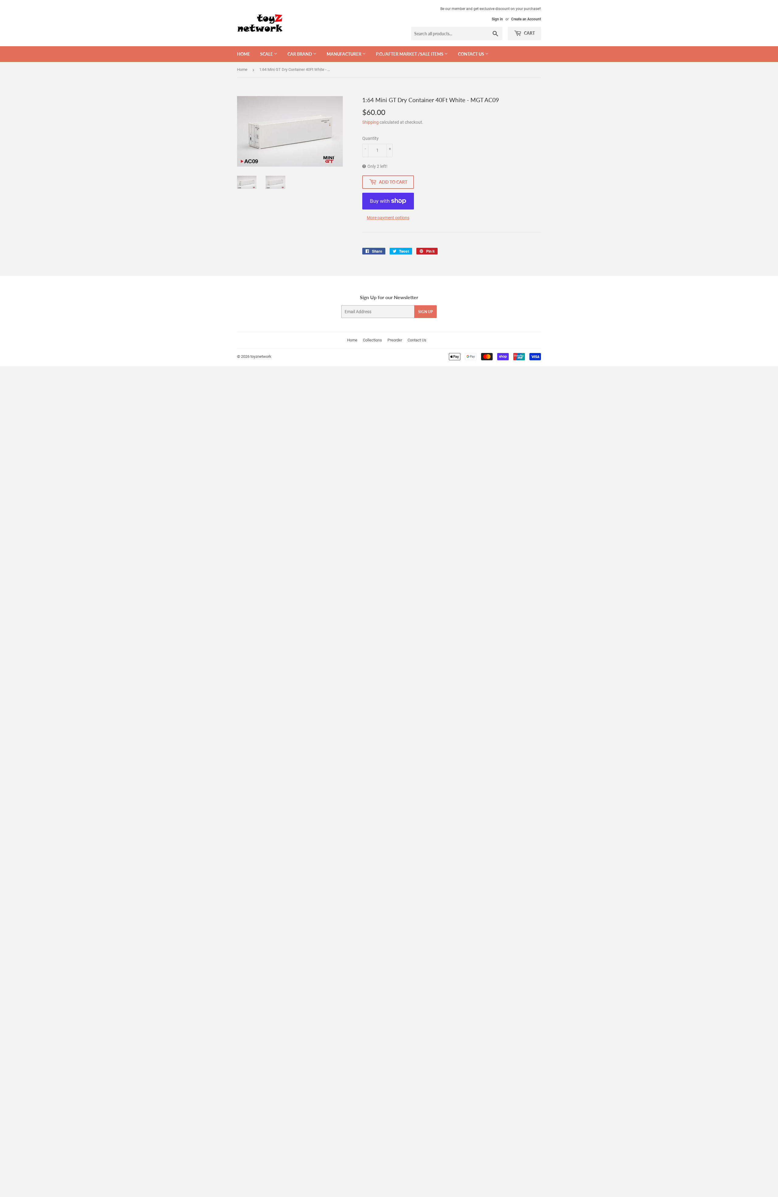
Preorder (394, 340)
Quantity (370, 138)
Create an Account (526, 19)
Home (243, 54)
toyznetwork (260, 356)
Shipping (370, 122)
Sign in (497, 19)
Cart (529, 33)
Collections (372, 340)
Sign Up (425, 312)
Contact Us (417, 340)
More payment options (388, 217)
